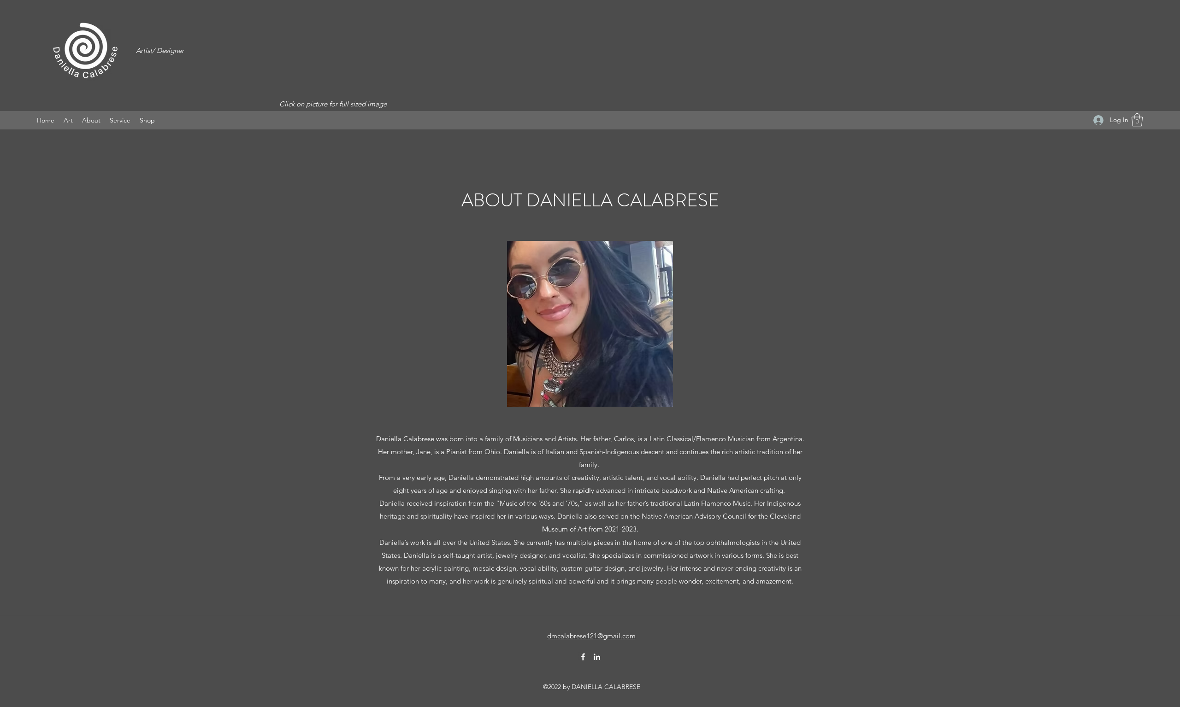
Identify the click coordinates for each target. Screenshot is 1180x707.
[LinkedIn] (597, 656)
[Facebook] (583, 656)
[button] (68, 120)
